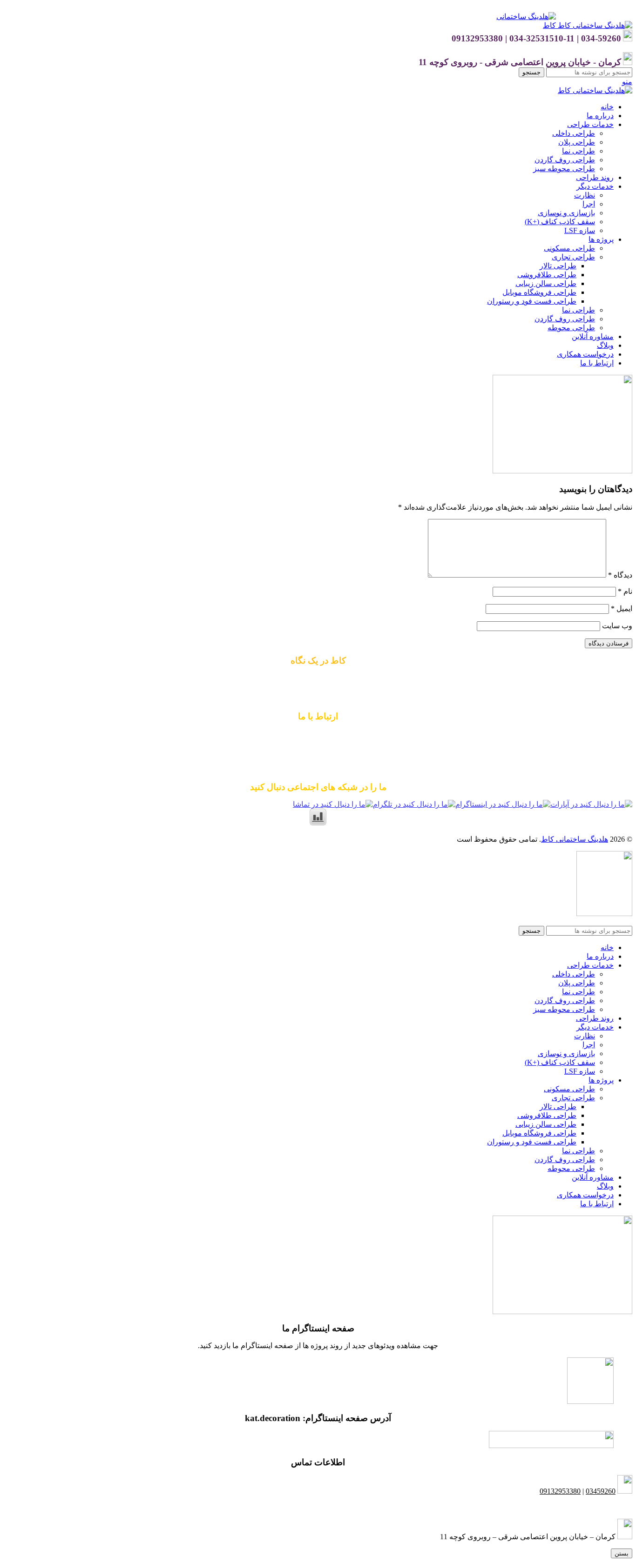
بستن (622, 1553)
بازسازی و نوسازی (566, 213)
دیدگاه (620, 575)
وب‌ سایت (617, 626)
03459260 (601, 1491)
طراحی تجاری (573, 257)
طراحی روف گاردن (565, 160)
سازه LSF (579, 230)
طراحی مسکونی (569, 248)
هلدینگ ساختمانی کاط (574, 839)
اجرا (588, 204)
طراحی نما (578, 151)
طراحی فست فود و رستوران (531, 301)
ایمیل (621, 608)
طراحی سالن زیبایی (545, 283)
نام (625, 591)
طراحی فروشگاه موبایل (539, 292)
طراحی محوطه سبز (564, 169)
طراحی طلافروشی (546, 275)
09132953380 (318, 734)
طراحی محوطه (571, 328)
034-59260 (354, 752)
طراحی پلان (576, 142)
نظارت (584, 195)
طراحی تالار (558, 266)
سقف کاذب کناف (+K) (560, 222)
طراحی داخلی (573, 133)
